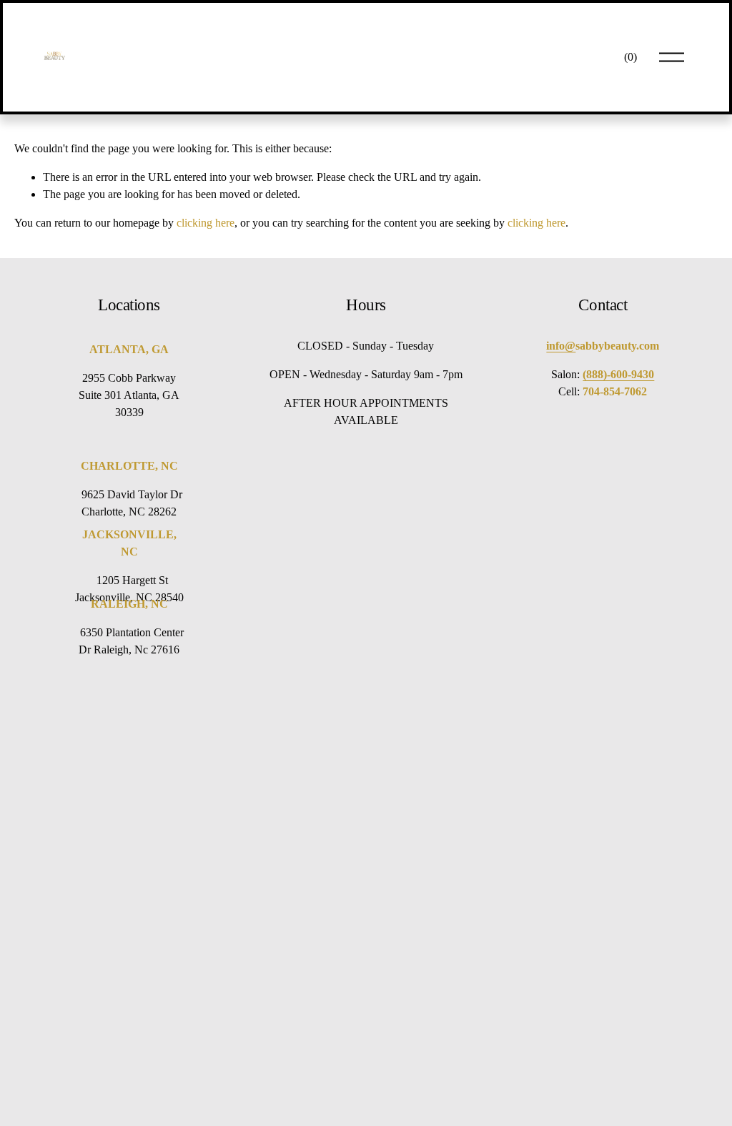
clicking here (205, 223)
